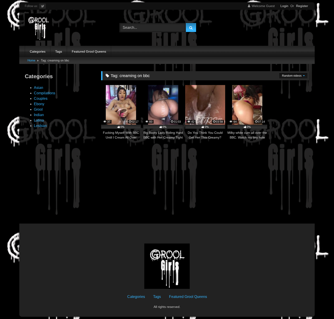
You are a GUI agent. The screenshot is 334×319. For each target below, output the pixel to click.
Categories (37, 51)
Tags (58, 51)
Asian (38, 88)
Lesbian (40, 126)
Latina (39, 120)
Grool (38, 109)
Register (302, 6)
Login (284, 6)
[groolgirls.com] (38, 27)
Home (31, 60)
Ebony (39, 104)
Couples (40, 98)
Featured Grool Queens (89, 51)
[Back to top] (320, 305)
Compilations (44, 93)
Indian (39, 115)
